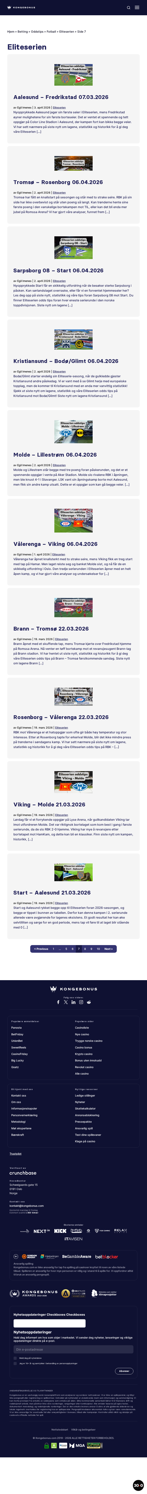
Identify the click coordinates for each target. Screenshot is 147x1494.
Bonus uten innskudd (88, 1060)
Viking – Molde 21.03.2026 (49, 804)
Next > (109, 948)
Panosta (16, 1027)
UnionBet (17, 1040)
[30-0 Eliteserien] (138, 1485)
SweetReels (18, 1047)
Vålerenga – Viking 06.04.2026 (55, 544)
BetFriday (17, 1034)
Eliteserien (66, 31)
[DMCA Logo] (54, 1445)
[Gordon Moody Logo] (29, 1256)
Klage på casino (85, 1141)
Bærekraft (17, 1134)
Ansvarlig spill (84, 1128)
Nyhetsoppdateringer (34, 1332)
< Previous (41, 948)
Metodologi (18, 1121)
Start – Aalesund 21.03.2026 (52, 892)
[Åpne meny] (137, 8)
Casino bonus (83, 1047)
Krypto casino (83, 1054)
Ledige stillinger (85, 1095)
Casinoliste (82, 1027)
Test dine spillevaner (88, 1134)
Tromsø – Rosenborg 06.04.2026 (58, 182)
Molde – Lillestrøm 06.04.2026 (55, 454)
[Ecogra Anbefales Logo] (63, 1445)
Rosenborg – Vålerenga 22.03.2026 (61, 717)
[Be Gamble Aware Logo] (76, 1256)
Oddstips (37, 31)
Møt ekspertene (21, 1128)
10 (98, 948)
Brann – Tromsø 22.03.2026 (51, 628)
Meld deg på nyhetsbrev (30, 1358)
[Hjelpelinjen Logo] (50, 1256)
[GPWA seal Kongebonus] (95, 1445)
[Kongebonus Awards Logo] (33, 1293)
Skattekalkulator (85, 1108)
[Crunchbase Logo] (73, 1173)
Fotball (51, 31)
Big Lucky (17, 1060)
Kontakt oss (18, 1095)
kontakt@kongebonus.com (27, 1205)
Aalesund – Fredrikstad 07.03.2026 (61, 97)
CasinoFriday (19, 1054)
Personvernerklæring (24, 1115)
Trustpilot (15, 1153)
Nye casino (82, 1034)
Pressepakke (83, 1121)
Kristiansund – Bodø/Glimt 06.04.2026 (66, 361)
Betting (23, 31)
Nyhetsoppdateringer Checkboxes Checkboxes (49, 1314)
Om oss (16, 1102)
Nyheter (80, 1102)
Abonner (124, 1371)
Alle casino (82, 1073)
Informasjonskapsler (24, 1108)
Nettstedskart (59, 1429)
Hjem (10, 31)
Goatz (15, 1067)
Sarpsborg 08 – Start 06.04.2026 (58, 270)
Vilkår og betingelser (83, 1429)
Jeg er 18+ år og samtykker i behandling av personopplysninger (48, 1363)
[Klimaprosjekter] (104, 1293)
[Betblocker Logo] (106, 1256)
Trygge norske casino (88, 1040)
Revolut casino (84, 1067)
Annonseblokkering (87, 1115)
